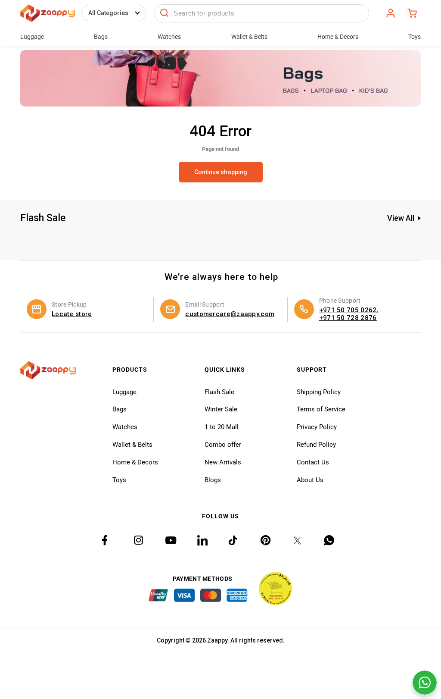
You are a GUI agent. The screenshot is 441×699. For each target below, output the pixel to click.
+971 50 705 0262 (348, 310)
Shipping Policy (319, 392)
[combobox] (261, 13)
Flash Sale (219, 392)
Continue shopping (220, 172)
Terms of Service (321, 409)
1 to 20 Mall (222, 427)
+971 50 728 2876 (348, 318)
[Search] (164, 13)
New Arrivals (223, 462)
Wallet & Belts (132, 444)
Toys (119, 480)
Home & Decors (135, 462)
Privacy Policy (317, 427)
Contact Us (313, 462)
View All (400, 218)
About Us (310, 480)
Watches (124, 427)
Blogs (213, 480)
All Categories (108, 12)
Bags (119, 409)
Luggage (124, 392)
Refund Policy (316, 444)
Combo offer (223, 444)
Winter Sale (221, 409)
